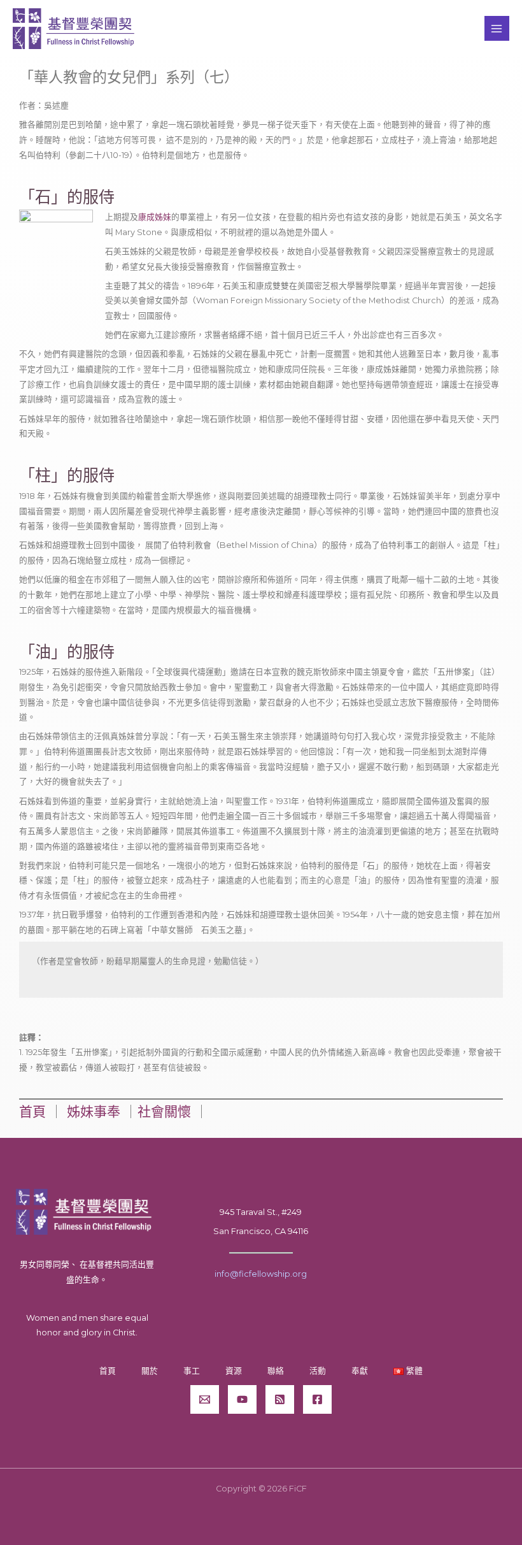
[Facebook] (317, 1399)
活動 (317, 1371)
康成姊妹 (154, 217)
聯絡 (275, 1371)
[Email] (204, 1399)
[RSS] (279, 1399)
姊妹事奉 (93, 1111)
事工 (191, 1371)
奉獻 (359, 1371)
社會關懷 (164, 1111)
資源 (233, 1371)
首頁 (32, 1111)
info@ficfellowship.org (261, 1274)
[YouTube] (242, 1399)
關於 (149, 1371)
